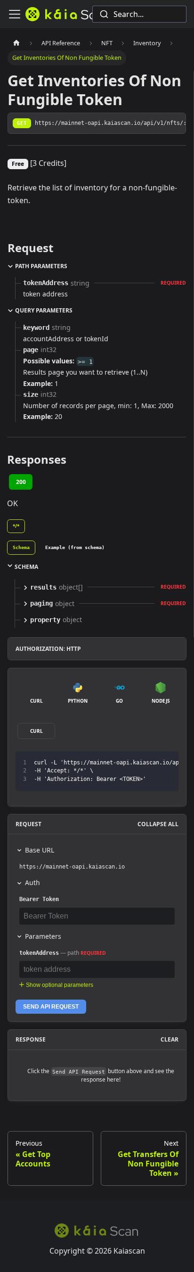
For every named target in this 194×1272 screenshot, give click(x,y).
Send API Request (51, 1006)
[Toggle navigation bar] (15, 14)
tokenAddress (39, 953)
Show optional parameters (59, 985)
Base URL (39, 849)
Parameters (43, 936)
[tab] (21, 548)
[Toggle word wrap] (150, 763)
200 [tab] (21, 482)
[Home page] (16, 43)
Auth (32, 882)
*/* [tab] (16, 526)
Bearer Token (39, 899)
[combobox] (139, 14)
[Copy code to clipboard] (167, 763)
